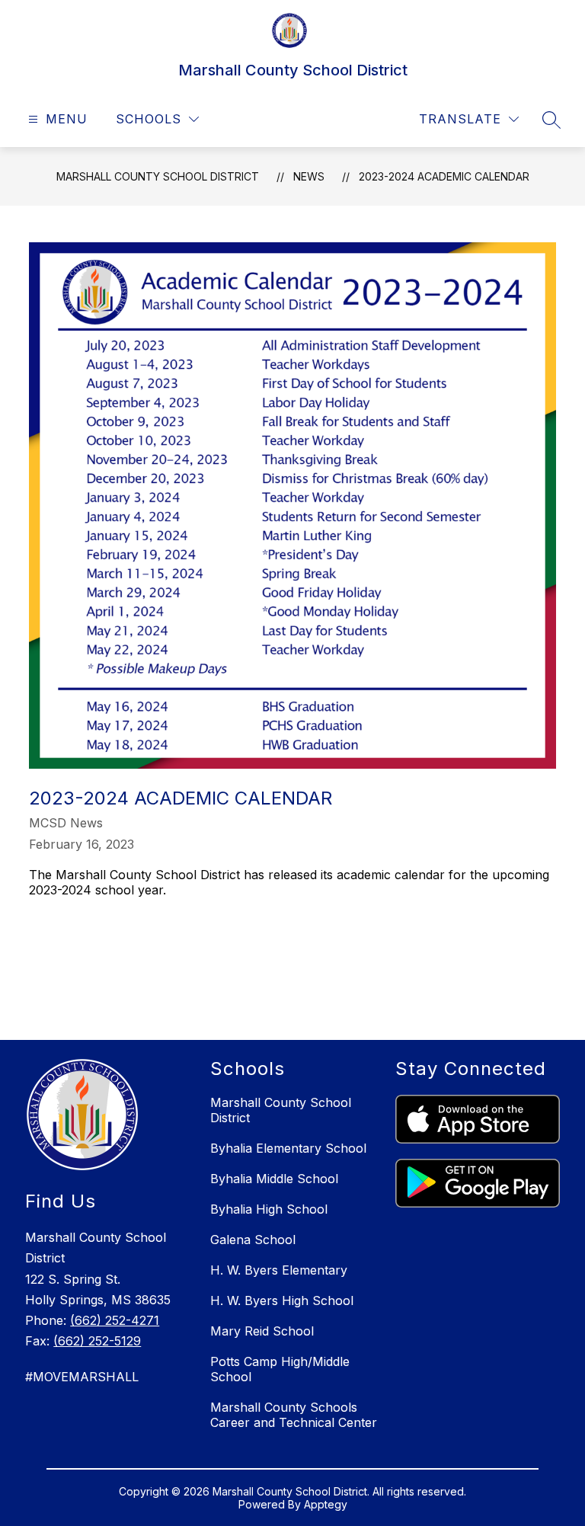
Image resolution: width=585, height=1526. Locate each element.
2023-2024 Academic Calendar (444, 176)
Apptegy (325, 1504)
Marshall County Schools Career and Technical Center (293, 1415)
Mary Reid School (262, 1331)
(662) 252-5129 (97, 1340)
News (308, 176)
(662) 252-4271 (114, 1320)
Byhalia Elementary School (288, 1148)
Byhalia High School (269, 1209)
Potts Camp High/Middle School (280, 1369)
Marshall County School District (157, 176)
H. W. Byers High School (281, 1300)
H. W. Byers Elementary (278, 1270)
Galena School (253, 1239)
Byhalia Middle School (274, 1178)
